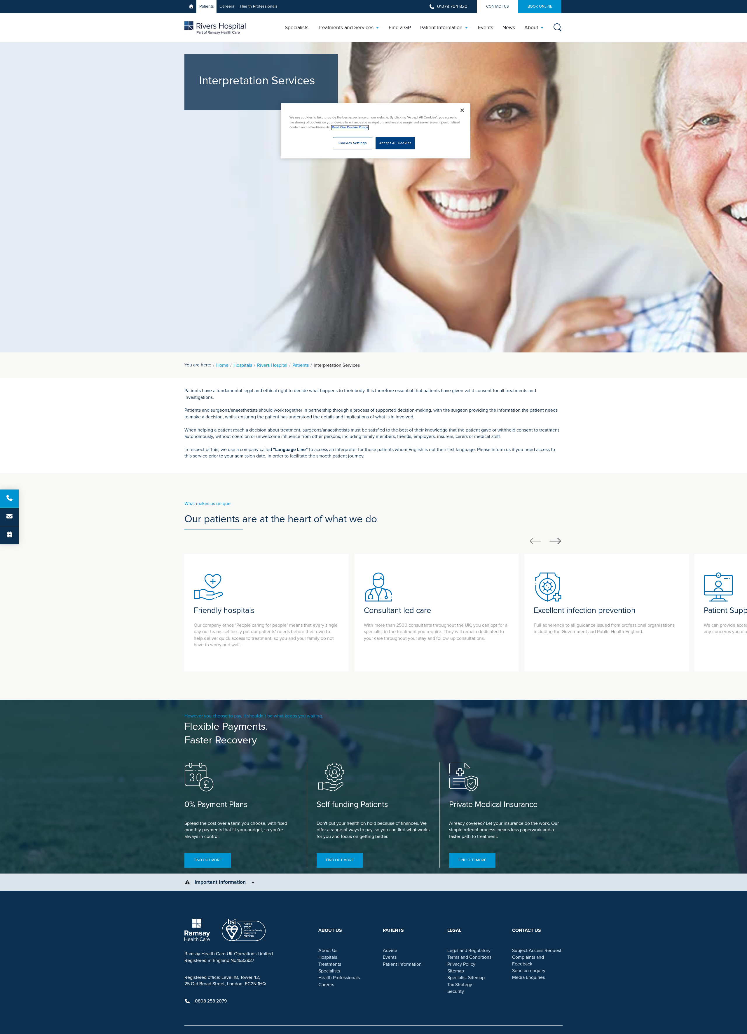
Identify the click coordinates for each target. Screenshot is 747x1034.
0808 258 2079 (211, 1001)
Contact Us (497, 6)
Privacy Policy (461, 964)
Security (455, 991)
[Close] (462, 110)
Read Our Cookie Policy (350, 128)
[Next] (555, 541)
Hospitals (242, 365)
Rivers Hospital (272, 365)
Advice (390, 950)
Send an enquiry (528, 971)
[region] (375, 130)
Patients (206, 6)
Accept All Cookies (395, 143)
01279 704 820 (452, 6)
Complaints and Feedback (528, 960)
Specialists (329, 971)
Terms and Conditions (469, 957)
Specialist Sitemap (466, 978)
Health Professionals (258, 6)
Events (390, 957)
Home (222, 365)
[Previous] (535, 541)
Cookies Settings (352, 143)
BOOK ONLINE (540, 6)
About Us (327, 950)
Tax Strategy (459, 985)
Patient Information (402, 964)
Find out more (207, 860)
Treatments (329, 964)
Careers (226, 6)
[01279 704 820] (9, 499)
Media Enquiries (528, 977)
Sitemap (455, 971)
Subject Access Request (536, 950)
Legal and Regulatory (469, 950)
